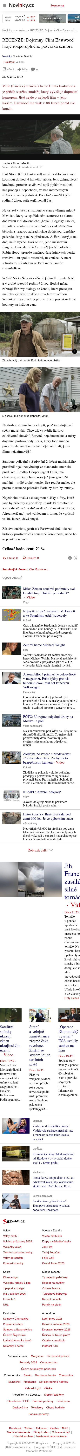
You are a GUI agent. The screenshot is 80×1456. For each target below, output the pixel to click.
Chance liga (10, 1277)
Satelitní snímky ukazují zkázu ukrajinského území (10, 1038)
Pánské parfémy (39, 1413)
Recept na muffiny (53, 1282)
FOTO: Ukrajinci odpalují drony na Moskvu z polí (48, 718)
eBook (10, 69)
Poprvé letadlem (13, 1324)
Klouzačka (29, 1381)
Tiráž (65, 1428)
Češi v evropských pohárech (38, 1368)
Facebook (15, 1428)
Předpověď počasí (58, 1356)
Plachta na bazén (45, 1375)
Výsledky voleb (12, 1246)
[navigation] (5, 5)
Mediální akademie (18, 1432)
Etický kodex (41, 1432)
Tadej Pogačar (51, 1252)
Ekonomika (29, 692)
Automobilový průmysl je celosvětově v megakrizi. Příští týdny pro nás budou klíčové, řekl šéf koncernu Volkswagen (49, 680)
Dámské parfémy (42, 1401)
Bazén (27, 1375)
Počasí (27, 620)
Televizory (37, 1407)
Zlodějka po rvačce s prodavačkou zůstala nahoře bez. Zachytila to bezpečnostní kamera (47, 758)
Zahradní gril (33, 1388)
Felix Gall (48, 1257)
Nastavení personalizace (51, 1436)
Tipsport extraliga (13, 1288)
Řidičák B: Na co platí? (56, 1335)
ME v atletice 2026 (14, 1293)
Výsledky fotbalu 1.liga (16, 1282)
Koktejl (27, 767)
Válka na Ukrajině (33, 726)
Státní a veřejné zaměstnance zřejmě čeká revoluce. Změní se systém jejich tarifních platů (39, 1045)
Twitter (28, 1428)
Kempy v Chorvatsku (16, 1318)
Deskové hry (20, 1407)
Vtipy (26, 602)
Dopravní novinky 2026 (56, 1329)
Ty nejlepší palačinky (55, 1277)
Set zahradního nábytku (54, 1381)
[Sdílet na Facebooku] (70, 558)
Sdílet (25, 69)
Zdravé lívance (51, 1288)
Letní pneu (63, 1401)
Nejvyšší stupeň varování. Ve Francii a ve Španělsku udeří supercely (49, 613)
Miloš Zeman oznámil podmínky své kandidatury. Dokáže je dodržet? (49, 590)
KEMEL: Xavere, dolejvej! (42, 791)
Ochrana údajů (61, 1432)
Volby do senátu (13, 1257)
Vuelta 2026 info (52, 1235)
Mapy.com (37, 1356)
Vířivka (48, 1388)
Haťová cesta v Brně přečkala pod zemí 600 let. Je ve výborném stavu (48, 816)
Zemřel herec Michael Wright (44, 644)
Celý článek (71, 998)
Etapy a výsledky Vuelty (56, 1241)
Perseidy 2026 (28, 1362)
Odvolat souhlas (23, 1436)
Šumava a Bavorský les (17, 1329)
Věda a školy (30, 823)
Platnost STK (50, 1345)
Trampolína (66, 1375)
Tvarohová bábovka (54, 1293)
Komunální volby (13, 1263)
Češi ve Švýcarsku (14, 1335)
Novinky (7, 56)
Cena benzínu (48, 1362)
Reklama (41, 1428)
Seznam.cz (57, 5)
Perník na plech (51, 1304)
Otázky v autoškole (53, 1340)
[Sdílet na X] (76, 558)
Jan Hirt (47, 1246)
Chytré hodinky (55, 1407)
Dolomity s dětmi (13, 1345)
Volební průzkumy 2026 (17, 1241)
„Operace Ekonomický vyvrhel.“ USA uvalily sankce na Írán (68, 1038)
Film (25, 650)
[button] (40, 137)
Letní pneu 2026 (52, 1318)
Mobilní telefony (54, 1394)
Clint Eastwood (38, 569)
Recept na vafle (51, 1299)
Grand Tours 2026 (53, 1263)
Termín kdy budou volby (17, 1252)
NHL (6, 1304)
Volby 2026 (10, 1235)
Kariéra (54, 1428)
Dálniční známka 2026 (56, 1324)
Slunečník (14, 1381)
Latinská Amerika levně (17, 1340)
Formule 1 (9, 1299)
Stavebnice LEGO (18, 1401)
